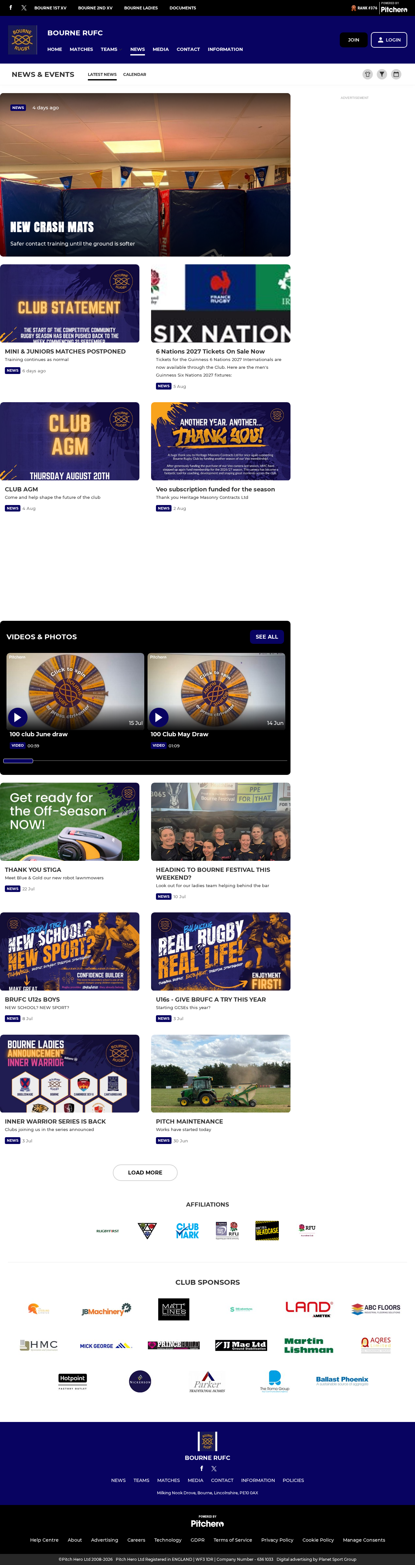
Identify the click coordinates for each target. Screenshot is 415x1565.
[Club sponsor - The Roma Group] (275, 1382)
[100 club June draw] (75, 691)
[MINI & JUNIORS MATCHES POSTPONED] (69, 303)
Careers (136, 1540)
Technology (168, 1540)
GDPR (198, 1540)
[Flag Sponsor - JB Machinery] (106, 1310)
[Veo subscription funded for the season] (220, 441)
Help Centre (44, 1540)
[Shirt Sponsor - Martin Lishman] (309, 1346)
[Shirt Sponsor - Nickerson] (140, 1382)
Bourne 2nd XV (95, 8)
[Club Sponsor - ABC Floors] (376, 1310)
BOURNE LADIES (141, 8)
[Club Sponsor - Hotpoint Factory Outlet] (73, 1382)
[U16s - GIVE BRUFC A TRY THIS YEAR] (220, 951)
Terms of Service (233, 1540)
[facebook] (11, 8)
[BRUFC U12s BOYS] (69, 951)
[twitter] (24, 8)
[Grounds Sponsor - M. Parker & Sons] (207, 1382)
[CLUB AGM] (69, 441)
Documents (183, 8)
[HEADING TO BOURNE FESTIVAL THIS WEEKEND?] (220, 822)
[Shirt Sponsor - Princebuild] (174, 1346)
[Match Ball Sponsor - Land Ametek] (309, 1310)
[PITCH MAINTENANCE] (220, 1074)
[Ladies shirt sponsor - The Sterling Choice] (39, 1310)
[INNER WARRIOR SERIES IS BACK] (69, 1074)
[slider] (18, 761)
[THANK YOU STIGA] (69, 822)
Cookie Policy (318, 1540)
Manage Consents (364, 1540)
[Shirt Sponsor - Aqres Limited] (376, 1346)
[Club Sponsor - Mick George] (106, 1346)
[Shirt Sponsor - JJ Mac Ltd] (241, 1346)
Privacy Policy (277, 1540)
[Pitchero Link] (394, 11)
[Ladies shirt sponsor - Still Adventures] (241, 1310)
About (75, 1540)
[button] (54, 49)
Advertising (104, 1540)
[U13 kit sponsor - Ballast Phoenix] (342, 1382)
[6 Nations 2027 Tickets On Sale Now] (220, 303)
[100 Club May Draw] (216, 691)
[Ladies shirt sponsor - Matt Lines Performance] (174, 1310)
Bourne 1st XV (50, 8)
